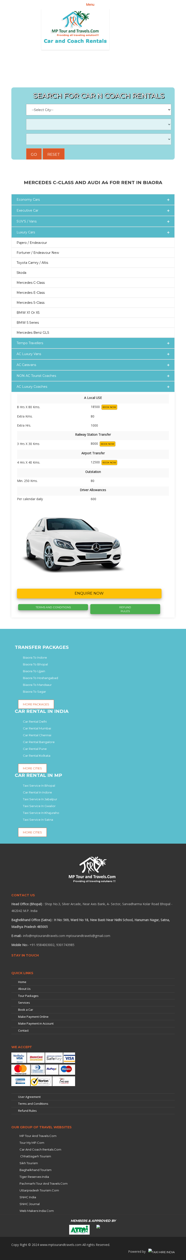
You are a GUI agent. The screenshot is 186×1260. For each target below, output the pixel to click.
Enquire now (89, 593)
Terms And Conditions (53, 607)
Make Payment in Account (36, 1023)
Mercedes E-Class (31, 293)
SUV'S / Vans (27, 221)
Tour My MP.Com (32, 1142)
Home (22, 982)
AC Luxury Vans (29, 354)
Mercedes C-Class (31, 283)
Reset (53, 154)
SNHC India (28, 1197)
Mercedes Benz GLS (33, 333)
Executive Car (27, 210)
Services (24, 1003)
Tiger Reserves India (34, 1176)
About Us (24, 989)
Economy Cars (28, 200)
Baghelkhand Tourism (35, 1170)
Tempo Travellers (30, 343)
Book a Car (25, 1010)
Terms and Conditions (33, 1104)
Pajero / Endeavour (32, 243)
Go (34, 154)
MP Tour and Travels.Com (38, 1136)
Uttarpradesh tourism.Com (39, 1190)
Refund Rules (125, 609)
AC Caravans (26, 365)
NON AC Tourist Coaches (36, 376)
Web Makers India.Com (37, 1211)
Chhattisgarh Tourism (35, 1156)
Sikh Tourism (29, 1163)
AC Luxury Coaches (32, 387)
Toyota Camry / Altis (32, 263)
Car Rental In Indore (37, 792)
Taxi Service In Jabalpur (40, 799)
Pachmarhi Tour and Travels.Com (44, 1183)
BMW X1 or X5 (28, 313)
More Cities (32, 832)
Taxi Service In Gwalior (39, 806)
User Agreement (29, 1097)
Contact (23, 1030)
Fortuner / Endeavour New (38, 253)
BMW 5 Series (28, 323)
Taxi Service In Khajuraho (41, 813)
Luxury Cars (26, 232)
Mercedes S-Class (30, 303)
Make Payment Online (33, 1017)
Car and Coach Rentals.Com (40, 1149)
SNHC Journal (30, 1204)
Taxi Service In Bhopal (39, 785)
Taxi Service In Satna (38, 819)
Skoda (21, 273)
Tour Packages (28, 996)
